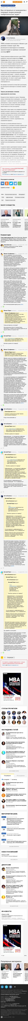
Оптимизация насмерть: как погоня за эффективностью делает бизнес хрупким (16, 795)
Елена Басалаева (10, 869)
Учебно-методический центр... (13, 827)
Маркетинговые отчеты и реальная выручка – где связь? (15, 789)
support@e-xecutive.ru (10, 1000)
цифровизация (9, 197)
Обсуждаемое (21, 775)
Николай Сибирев (10, 763)
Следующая (10, 657)
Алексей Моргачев (10, 806)
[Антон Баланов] (14, 718)
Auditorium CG (10, 839)
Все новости (14, 859)
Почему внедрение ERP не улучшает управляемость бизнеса (17, 975)
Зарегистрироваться (18, 174)
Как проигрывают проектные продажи (16, 805)
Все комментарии (14, 771)
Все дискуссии (14, 906)
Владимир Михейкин (11, 735)
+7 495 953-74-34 (15, 1003)
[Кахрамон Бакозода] (9, 722)
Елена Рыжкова (14, 240)
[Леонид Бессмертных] (9, 713)
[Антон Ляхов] (14, 713)
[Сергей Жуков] (24, 713)
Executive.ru (24, 991)
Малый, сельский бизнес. (12, 867)
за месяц (14, 779)
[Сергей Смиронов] (4, 713)
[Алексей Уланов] (19, 718)
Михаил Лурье (13, 239)
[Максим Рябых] (24, 718)
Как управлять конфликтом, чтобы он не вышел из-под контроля (5, 976)
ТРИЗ (2, 197)
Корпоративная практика (5, 972)
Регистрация (26, 2)
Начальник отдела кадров (14, 835)
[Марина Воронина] (24, 722)
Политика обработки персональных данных (10, 994)
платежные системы (19, 197)
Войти (3, 665)
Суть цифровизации (10, 338)
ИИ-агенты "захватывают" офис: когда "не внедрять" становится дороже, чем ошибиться (14, 886)
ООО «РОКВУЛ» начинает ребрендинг (10, 856)
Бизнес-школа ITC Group (12, 817)
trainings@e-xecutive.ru (15, 997)
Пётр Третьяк (9, 802)
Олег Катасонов (10, 898)
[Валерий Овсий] (4, 722)
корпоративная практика (11, 194)
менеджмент (22, 194)
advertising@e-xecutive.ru (10, 998)
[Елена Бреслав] (14, 722)
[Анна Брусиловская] (19, 713)
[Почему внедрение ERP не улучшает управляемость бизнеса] (17, 966)
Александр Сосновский (12, 790)
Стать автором (17, 2)
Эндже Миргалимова (11, 785)
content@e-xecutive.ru (9, 999)
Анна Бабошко (9, 744)
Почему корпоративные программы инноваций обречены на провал (15, 742)
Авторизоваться (6, 174)
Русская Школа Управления (13, 833)
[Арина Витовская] (9, 718)
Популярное (7, 775)
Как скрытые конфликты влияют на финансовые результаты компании (15, 752)
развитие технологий (10, 200)
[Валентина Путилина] (19, 722)
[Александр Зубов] (4, 718)
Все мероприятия (14, 846)
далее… (22, 304)
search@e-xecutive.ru (13, 996)
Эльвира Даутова (10, 754)
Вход (24, 2)
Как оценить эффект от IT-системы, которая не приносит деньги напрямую (16, 800)
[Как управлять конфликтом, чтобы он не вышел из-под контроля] (6, 966)
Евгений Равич (21, 239)
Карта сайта (3, 1001)
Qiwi (2, 200)
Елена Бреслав (18, 237)
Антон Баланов (5, 240)
